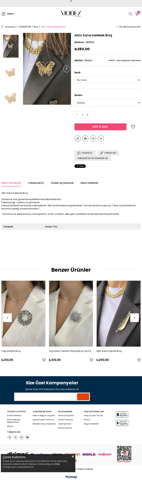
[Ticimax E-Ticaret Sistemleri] (71, 477)
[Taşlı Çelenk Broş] (23, 314)
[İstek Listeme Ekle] (85, 138)
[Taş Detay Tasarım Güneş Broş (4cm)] (71, 314)
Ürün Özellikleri (11, 183)
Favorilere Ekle (44, 359)
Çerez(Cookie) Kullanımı (43, 420)
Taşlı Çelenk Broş (10, 351)
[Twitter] (15, 437)
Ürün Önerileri (89, 183)
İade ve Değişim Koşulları (44, 415)
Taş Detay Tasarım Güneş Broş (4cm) (70, 351)
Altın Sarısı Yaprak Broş (109, 351)
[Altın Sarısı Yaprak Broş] (118, 314)
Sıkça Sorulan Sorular (93, 415)
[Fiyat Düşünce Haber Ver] (101, 138)
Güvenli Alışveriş (65, 420)
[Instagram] (21, 437)
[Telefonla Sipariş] (77, 138)
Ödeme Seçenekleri (62, 183)
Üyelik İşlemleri (64, 424)
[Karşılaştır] (93, 138)
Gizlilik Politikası (14, 415)
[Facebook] (9, 437)
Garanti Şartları (65, 428)
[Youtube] (27, 437)
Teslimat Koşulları (66, 415)
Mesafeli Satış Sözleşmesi (44, 424)
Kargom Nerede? (91, 424)
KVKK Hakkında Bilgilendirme (13, 421)
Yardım (87, 420)
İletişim (10, 426)
